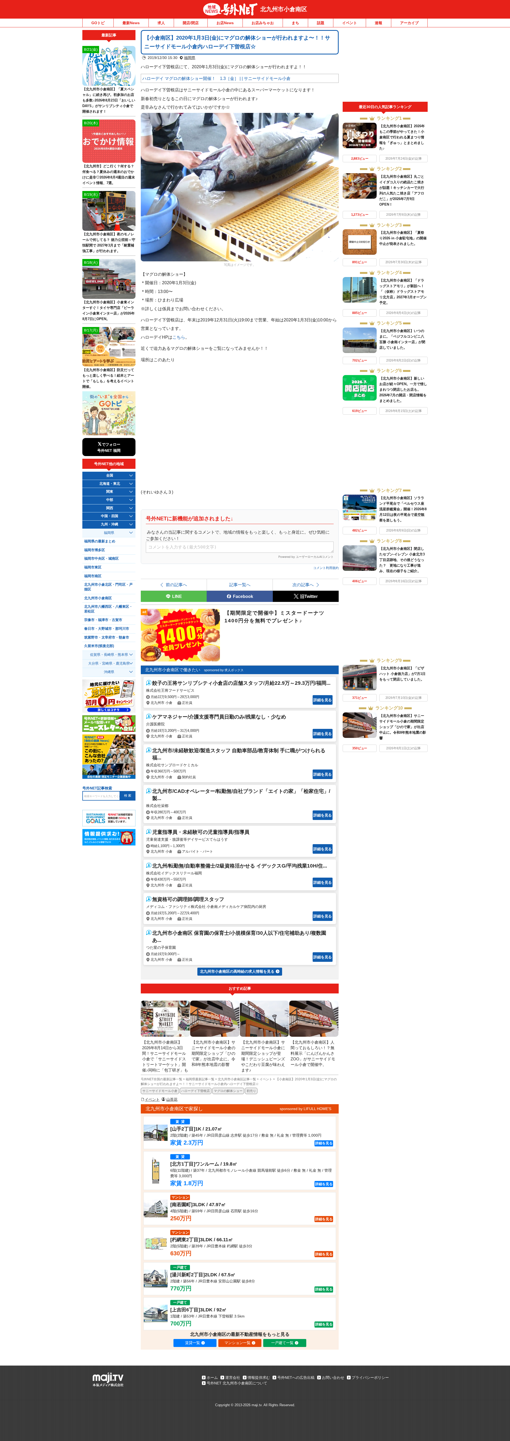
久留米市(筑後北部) (99, 646)
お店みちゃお (263, 23)
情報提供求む (259, 1377)
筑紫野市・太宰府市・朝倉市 (106, 637)
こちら (178, 337)
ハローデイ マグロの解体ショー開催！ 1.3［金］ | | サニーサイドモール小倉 (216, 78)
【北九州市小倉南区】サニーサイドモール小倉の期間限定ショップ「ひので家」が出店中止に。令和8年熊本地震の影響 (402, 727)
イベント (349, 23)
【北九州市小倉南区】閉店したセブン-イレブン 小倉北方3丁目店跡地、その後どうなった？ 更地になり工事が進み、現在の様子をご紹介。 (402, 560)
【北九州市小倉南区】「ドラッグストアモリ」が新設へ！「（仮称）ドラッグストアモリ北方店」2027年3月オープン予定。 (403, 291)
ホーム (212, 1377)
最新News (131, 23)
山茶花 (171, 1099)
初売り (251, 1091)
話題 (320, 23)
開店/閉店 (191, 23)
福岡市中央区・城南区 (101, 558)
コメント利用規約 (326, 568)
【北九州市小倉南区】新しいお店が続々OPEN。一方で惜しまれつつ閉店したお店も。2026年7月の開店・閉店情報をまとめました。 (403, 389)
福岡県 (189, 58)
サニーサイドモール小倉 (159, 1091)
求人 (161, 23)
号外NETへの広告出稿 (295, 1377)
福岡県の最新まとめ (99, 541)
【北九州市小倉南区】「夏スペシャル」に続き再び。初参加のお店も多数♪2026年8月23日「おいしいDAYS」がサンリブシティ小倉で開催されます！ (108, 100)
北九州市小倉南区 (283, 9)
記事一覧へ (239, 584)
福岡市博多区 (94, 550)
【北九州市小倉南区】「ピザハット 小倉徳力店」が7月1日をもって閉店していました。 (402, 673)
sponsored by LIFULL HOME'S (305, 1109)
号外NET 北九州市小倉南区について (237, 1383)
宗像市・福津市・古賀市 (103, 620)
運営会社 (232, 1377)
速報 (378, 23)
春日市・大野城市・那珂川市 (106, 629)
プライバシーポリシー (370, 1377)
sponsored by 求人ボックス (224, 670)
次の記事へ (303, 584)
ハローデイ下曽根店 (195, 1091)
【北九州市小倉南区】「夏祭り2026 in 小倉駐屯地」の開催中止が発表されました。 (403, 238)
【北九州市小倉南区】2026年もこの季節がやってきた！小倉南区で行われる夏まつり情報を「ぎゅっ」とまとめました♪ (402, 137)
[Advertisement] (385, 66)
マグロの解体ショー (228, 1091)
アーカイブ (409, 23)
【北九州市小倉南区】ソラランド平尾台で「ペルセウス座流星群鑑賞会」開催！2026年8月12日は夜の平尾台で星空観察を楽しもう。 (403, 509)
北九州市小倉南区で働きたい (172, 670)
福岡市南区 (92, 576)
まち (295, 23)
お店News (225, 23)
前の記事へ (176, 584)
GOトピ (98, 23)
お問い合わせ (333, 1377)
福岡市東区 (92, 567)
